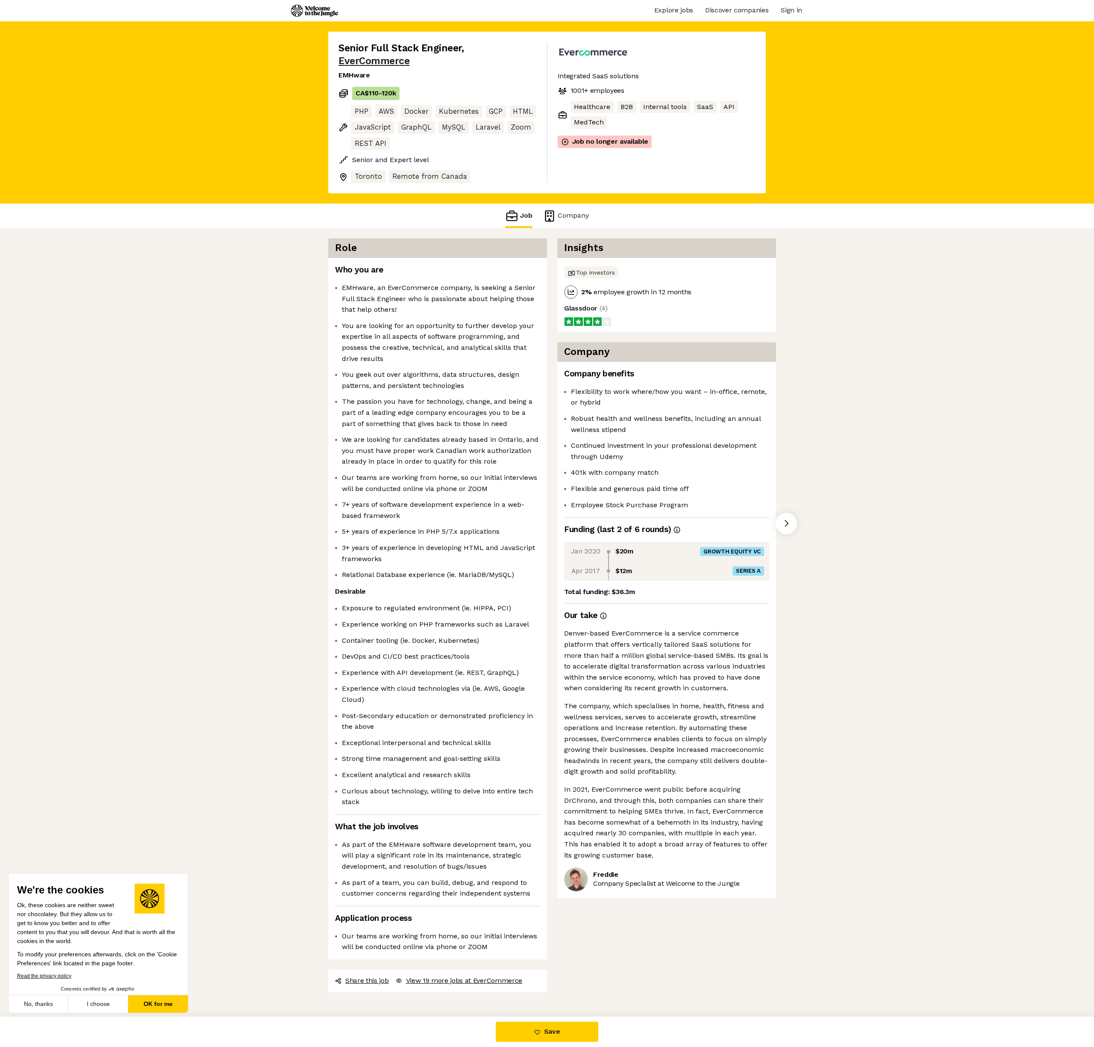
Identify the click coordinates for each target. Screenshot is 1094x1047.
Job (526, 215)
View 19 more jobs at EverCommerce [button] (464, 980)
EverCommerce (373, 61)
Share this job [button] (367, 980)
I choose (98, 1003)
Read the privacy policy (44, 976)
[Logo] (314, 11)
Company (573, 215)
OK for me (158, 1003)
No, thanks (38, 1003)
